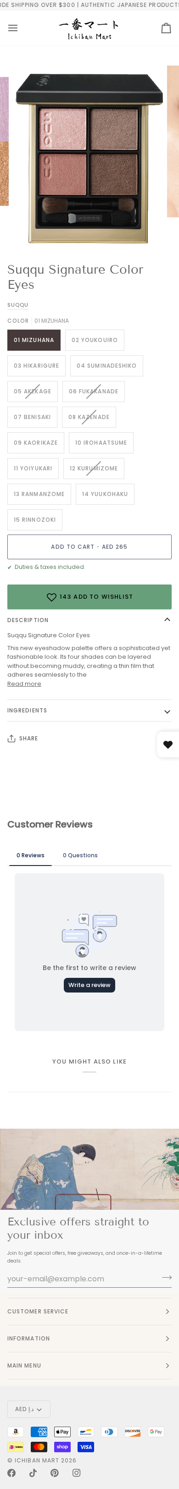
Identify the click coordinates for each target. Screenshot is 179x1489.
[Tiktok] (33, 1473)
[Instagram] (77, 1473)
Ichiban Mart (37, 1460)
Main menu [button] (24, 1365)
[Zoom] (30, 231)
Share (28, 738)
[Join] (164, 1277)
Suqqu (17, 305)
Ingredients (27, 710)
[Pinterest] (54, 1473)
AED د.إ (24, 1409)
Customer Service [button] (37, 1311)
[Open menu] (12, 28)
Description (28, 620)
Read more (24, 683)
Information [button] (28, 1338)
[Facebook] (11, 1473)
